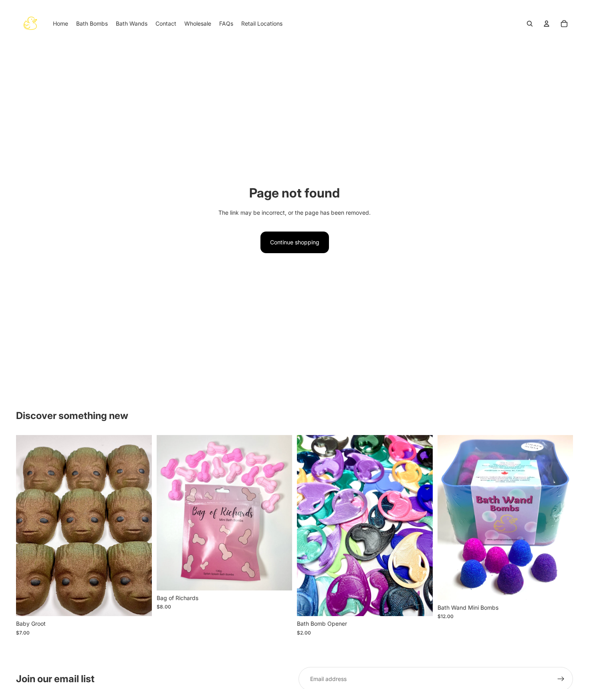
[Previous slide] (28, 525)
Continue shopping (294, 242)
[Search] (530, 23)
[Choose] (420, 604)
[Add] (139, 604)
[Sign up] (561, 679)
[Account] (546, 23)
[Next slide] (140, 525)
